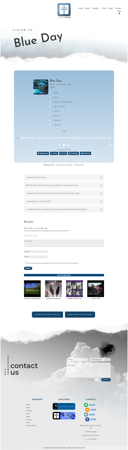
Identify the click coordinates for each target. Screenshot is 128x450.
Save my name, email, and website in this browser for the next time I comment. (52, 263)
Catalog (95, 8)
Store (104, 8)
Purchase (86, 153)
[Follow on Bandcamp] (86, 415)
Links (119, 11)
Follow (92, 405)
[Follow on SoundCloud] (87, 410)
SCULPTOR (81, 448)
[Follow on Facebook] (87, 419)
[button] (59, 145)
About (87, 8)
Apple (55, 153)
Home (80, 8)
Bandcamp (44, 153)
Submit (28, 268)
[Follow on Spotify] (86, 405)
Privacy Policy (31, 426)
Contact (118, 8)
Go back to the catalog (47, 314)
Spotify (63, 153)
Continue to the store (80, 314)
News (111, 8)
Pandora (74, 153)
